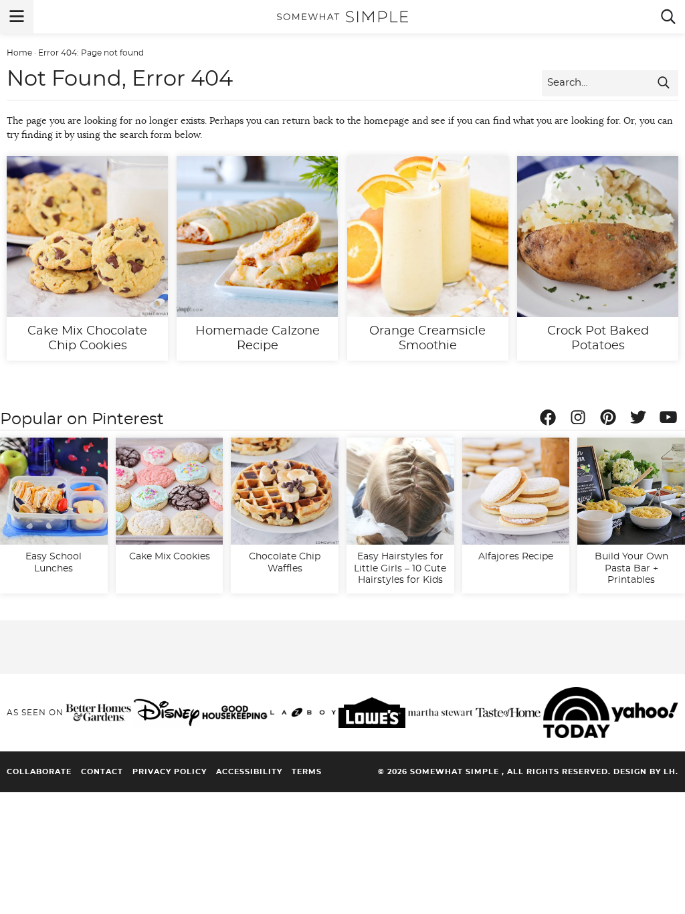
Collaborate (39, 771)
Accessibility (249, 771)
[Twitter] (641, 419)
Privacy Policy (169, 771)
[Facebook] (551, 419)
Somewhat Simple (342, 16)
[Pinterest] (611, 419)
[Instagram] (581, 419)
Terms (307, 771)
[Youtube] (671, 419)
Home (19, 53)
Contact (102, 771)
